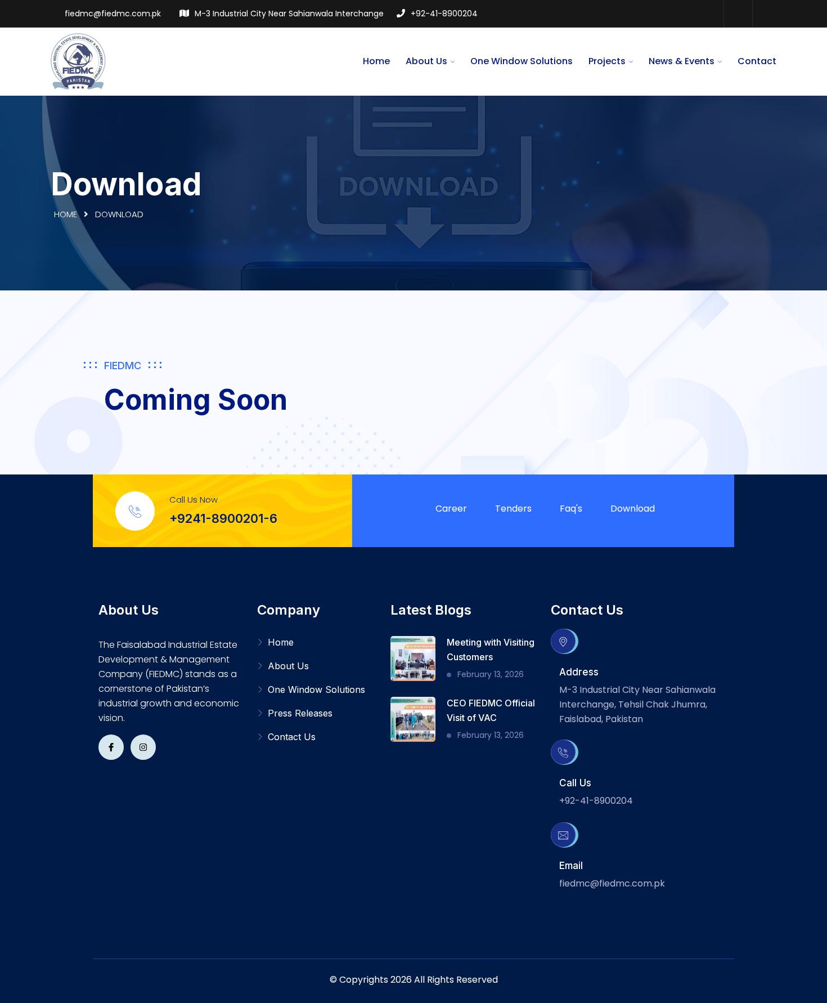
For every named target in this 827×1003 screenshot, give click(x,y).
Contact (757, 61)
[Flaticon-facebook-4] (111, 747)
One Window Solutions (521, 61)
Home (376, 61)
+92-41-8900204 (444, 13)
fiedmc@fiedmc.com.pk (113, 13)
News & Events (681, 61)
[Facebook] (737, 13)
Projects (607, 61)
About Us (426, 61)
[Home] (79, 61)
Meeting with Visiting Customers (490, 649)
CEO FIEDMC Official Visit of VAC (491, 710)
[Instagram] (766, 13)
